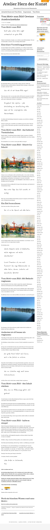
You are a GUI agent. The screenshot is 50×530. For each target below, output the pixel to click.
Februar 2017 (39, 309)
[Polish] (46, 20)
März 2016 (39, 328)
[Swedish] (43, 21)
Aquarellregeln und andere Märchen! (27, 513)
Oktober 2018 (39, 273)
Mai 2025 (38, 132)
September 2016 (40, 318)
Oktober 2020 (39, 230)
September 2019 (40, 254)
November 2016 (40, 314)
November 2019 (40, 250)
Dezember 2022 (39, 184)
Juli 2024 (38, 150)
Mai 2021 (38, 218)
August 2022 (39, 191)
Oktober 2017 (39, 295)
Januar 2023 (39, 182)
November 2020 (40, 229)
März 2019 (39, 264)
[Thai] (44, 21)
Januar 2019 (39, 268)
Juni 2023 (38, 173)
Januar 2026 (39, 118)
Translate (48, 24)
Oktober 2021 (39, 209)
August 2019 (39, 255)
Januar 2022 (39, 204)
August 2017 (39, 298)
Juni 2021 (38, 216)
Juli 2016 (38, 321)
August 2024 (39, 148)
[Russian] (40, 21)
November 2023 (40, 164)
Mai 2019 (38, 261)
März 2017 (39, 307)
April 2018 (39, 284)
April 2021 (39, 220)
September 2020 (40, 232)
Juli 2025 (38, 129)
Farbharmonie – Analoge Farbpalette (43, 67)
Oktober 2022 (39, 188)
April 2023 (39, 177)
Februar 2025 (39, 138)
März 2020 (39, 243)
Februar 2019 (39, 266)
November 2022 (40, 186)
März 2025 (39, 136)
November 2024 (40, 143)
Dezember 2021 (39, 205)
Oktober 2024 (39, 145)
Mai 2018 (38, 282)
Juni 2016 (38, 323)
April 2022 (39, 198)
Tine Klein (36, 12)
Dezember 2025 (39, 120)
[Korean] (45, 20)
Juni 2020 (38, 237)
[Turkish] (45, 21)
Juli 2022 (38, 193)
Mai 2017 (38, 304)
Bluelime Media (39, 521)
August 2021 (39, 213)
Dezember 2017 (39, 291)
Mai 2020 (38, 239)
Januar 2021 (39, 225)
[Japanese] (44, 20)
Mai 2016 (38, 325)
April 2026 (39, 113)
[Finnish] (40, 20)
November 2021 (40, 207)
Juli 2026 (38, 107)
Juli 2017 (38, 300)
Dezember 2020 (39, 227)
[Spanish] (41, 21)
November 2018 (40, 271)
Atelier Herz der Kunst (25, 4)
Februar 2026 (39, 116)
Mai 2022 (38, 196)
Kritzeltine (8, 22)
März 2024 (39, 157)
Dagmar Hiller (39, 92)
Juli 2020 (38, 236)
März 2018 (39, 286)
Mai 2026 (38, 111)
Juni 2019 (38, 259)
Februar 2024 (39, 159)
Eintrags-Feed (39, 338)
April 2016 (39, 327)
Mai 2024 (38, 154)
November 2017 (40, 293)
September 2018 (40, 275)
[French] (41, 20)
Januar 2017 (39, 311)
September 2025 (40, 125)
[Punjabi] (49, 20)
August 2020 (39, 234)
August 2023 (39, 170)
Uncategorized (8, 507)
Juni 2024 (38, 152)
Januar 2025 (39, 139)
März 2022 (39, 200)
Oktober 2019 (39, 252)
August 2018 (39, 277)
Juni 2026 (38, 109)
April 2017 (39, 305)
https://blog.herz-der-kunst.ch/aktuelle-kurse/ (18, 24)
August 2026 (39, 106)
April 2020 (39, 241)
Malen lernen (31, 507)
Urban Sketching (3, 508)
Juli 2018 (38, 279)
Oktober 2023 (39, 166)
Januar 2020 (39, 246)
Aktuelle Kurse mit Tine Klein (11, 12)
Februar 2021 (39, 223)
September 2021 (40, 211)
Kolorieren (27, 507)
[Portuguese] (47, 20)
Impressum (27, 12)
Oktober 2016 (39, 316)
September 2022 (40, 189)
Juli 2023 (38, 172)
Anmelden (39, 336)
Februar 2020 (39, 245)
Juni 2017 (38, 302)
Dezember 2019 (39, 248)
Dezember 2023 (39, 163)
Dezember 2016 (39, 312)
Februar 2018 (39, 287)
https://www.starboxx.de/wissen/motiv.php (9, 504)
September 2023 (40, 168)
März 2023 (39, 179)
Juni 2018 (38, 280)
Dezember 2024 (39, 141)
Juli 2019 (38, 257)
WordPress (25, 521)
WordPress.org (39, 342)
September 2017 (40, 296)
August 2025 (39, 127)
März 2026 (39, 114)
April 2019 (39, 262)
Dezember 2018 (39, 270)
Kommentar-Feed (40, 340)
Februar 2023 (39, 180)
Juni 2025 (38, 130)
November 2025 (40, 122)
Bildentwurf (23, 507)
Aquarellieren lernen (18, 507)
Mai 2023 (38, 175)
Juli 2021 (38, 214)
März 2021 (39, 221)
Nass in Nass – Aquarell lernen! (42, 78)
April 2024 (39, 155)
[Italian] (43, 20)
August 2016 (39, 320)
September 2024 (40, 147)
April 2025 (39, 134)
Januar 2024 (39, 161)
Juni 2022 (38, 195)
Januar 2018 (39, 289)
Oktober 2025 (39, 123)
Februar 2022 (39, 202)
